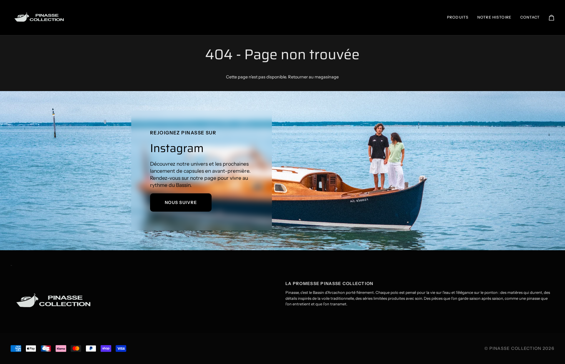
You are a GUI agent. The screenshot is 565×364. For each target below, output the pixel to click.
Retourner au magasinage (313, 77)
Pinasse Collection (515, 348)
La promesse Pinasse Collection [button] (329, 283)
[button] (458, 17)
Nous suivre (181, 202)
